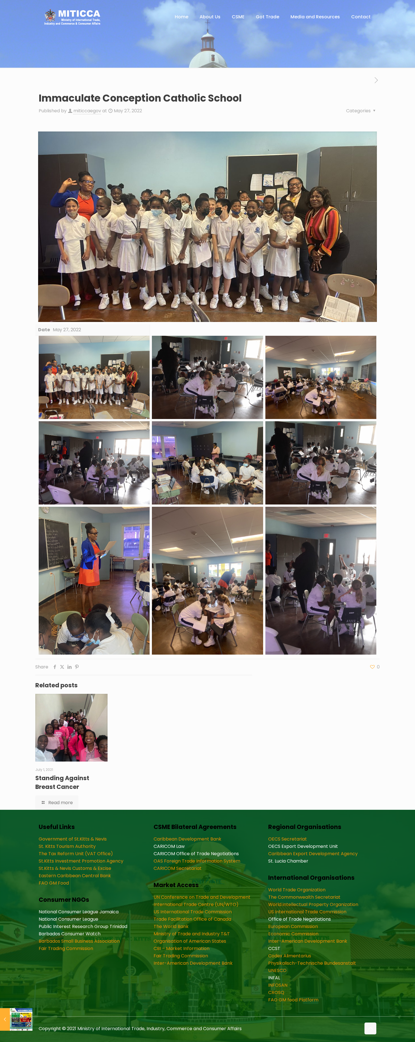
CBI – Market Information (181, 948)
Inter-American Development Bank (193, 963)
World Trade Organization (297, 890)
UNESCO (277, 970)
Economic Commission (293, 934)
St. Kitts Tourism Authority (67, 846)
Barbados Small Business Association (79, 941)
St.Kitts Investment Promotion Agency (81, 861)
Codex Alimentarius (289, 956)
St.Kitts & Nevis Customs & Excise (75, 868)
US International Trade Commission (193, 912)
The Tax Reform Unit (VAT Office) (76, 853)
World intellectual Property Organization (313, 904)
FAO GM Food (54, 883)
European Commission (293, 926)
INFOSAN (277, 985)
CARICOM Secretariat (178, 868)
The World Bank (171, 926)
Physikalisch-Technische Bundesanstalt (312, 963)
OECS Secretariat (287, 839)
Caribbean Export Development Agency (313, 853)
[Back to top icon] (370, 1028)
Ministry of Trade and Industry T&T (192, 934)
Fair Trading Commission (66, 948)
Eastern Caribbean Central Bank (75, 875)
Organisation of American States (190, 941)
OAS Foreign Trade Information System (197, 861)
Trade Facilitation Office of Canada (192, 919)
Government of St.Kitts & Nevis (73, 839)
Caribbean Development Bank (187, 839)
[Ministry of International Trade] (72, 17)
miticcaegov (87, 111)
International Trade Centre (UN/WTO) (196, 904)
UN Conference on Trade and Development (202, 897)
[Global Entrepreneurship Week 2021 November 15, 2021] (16, 1019)
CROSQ (276, 992)
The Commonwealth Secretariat (304, 897)
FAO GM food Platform (293, 1000)
